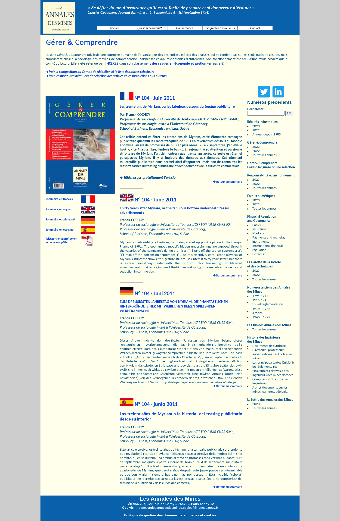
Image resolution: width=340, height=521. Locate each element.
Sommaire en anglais (58, 209)
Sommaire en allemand (60, 219)
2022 (256, 130)
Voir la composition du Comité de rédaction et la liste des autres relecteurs (101, 72)
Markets (258, 233)
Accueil (114, 28)
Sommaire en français (59, 199)
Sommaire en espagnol (60, 229)
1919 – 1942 (261, 309)
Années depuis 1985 (266, 134)
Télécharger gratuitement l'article (150, 178)
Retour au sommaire (229, 181)
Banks (256, 225)
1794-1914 (260, 296)
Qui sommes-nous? (149, 28)
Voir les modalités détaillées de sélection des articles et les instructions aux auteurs (108, 76)
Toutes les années (264, 155)
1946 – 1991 (261, 317)
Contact (255, 28)
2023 (256, 126)
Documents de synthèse (269, 346)
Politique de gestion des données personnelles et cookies (170, 515)
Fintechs (258, 254)
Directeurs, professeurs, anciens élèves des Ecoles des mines (272, 354)
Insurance (259, 229)
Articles (257, 313)
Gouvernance (184, 28)
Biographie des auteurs (220, 28)
